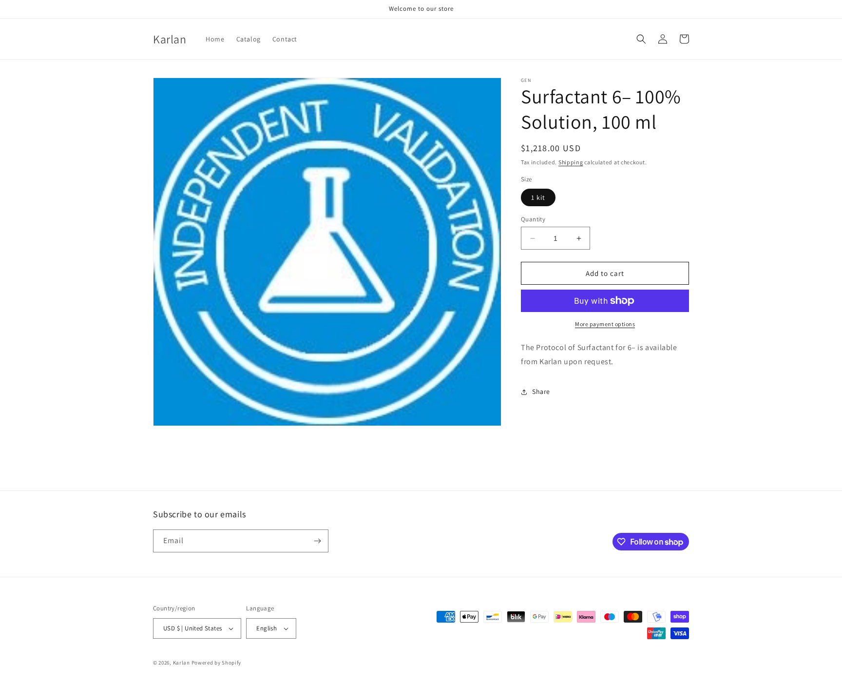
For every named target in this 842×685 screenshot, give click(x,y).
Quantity (533, 219)
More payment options (605, 324)
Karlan (181, 662)
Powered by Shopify (216, 662)
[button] (641, 39)
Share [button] (541, 391)
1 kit (538, 197)
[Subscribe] (317, 540)
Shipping (570, 162)
